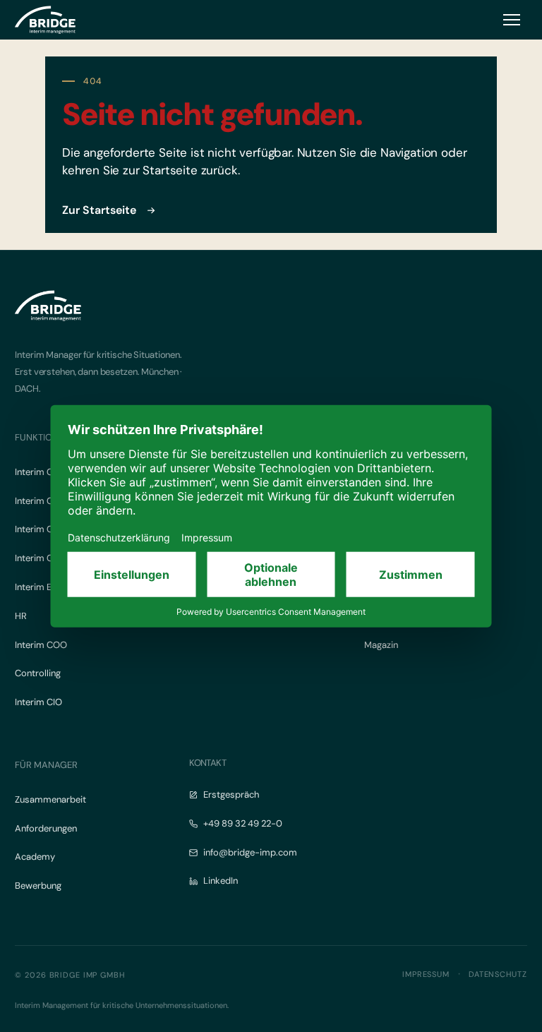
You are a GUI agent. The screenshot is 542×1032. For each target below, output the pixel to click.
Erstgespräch (231, 794)
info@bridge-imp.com (250, 852)
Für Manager (46, 765)
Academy (35, 857)
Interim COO (41, 645)
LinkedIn (220, 881)
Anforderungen (46, 828)
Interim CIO (38, 702)
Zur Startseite (99, 210)
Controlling (38, 673)
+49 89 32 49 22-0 (242, 823)
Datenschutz (498, 974)
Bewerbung (38, 886)
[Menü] (511, 19)
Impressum (426, 974)
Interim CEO (40, 472)
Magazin (381, 645)
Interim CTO (40, 529)
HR (21, 616)
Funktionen (42, 437)
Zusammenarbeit (50, 799)
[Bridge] (45, 20)
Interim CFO (40, 501)
